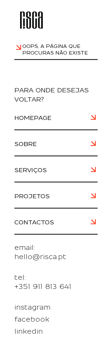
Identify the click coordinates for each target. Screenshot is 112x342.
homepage (32, 118)
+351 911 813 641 (42, 286)
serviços (30, 170)
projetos (32, 196)
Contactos (34, 223)
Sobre (25, 144)
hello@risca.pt (40, 257)
